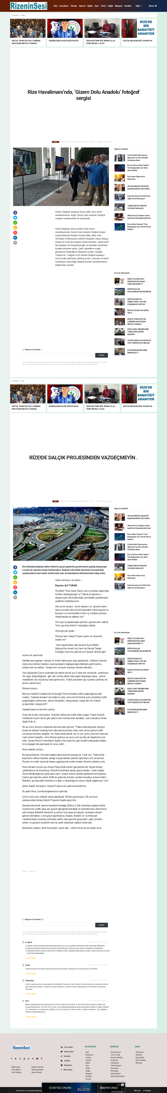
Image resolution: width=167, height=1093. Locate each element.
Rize (56, 6)
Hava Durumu (116, 1052)
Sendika (127, 6)
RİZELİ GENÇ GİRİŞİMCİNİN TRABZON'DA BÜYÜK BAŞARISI (138, 331)
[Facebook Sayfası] (12, 1059)
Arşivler (67, 1061)
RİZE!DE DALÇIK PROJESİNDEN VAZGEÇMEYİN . (139, 291)
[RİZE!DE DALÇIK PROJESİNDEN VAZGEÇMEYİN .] (61, 534)
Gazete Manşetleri (117, 1076)
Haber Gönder (37, 1072)
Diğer (138, 6)
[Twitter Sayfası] (16, 1059)
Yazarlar (66, 1056)
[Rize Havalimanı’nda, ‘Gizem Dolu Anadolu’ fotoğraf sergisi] (61, 176)
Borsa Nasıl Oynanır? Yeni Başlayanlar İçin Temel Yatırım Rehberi (139, 226)
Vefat (103, 6)
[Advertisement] (83, 68)
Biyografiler (140, 1057)
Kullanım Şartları (38, 1067)
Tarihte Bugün (116, 1066)
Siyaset (82, 6)
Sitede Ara (140, 1052)
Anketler (139, 1055)
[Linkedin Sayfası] (29, 1059)
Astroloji (139, 1063)
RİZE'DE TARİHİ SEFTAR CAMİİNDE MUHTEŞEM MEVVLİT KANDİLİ (136, 321)
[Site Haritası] (38, 1059)
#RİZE (24, 871)
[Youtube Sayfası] (25, 1059)
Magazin (118, 6)
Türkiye (73, 6)
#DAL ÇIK (32, 871)
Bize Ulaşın (67, 1070)
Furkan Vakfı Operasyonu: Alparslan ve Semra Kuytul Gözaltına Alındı (137, 157)
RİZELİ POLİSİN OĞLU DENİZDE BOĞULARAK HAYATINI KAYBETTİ (136, 281)
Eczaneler (114, 1060)
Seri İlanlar (115, 1071)
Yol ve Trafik (115, 1055)
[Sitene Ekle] (42, 1059)
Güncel (88, 1079)
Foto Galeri (68, 1047)
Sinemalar (114, 1068)
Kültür (23, 15)
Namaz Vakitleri (116, 1057)
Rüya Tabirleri (141, 1060)
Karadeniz (64, 6)
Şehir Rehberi (116, 1074)
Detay (138, 1091)
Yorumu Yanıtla (30, 958)
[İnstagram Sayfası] (21, 1059)
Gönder (101, 355)
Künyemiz (68, 1065)
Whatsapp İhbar (37, 1070)
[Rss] (34, 1059)
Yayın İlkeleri (16, 1070)
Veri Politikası (16, 1072)
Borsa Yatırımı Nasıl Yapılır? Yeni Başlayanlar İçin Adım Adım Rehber (138, 167)
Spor (97, 6)
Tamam (148, 1091)
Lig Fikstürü (115, 1063)
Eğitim (90, 6)
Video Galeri (69, 1052)
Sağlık (110, 6)
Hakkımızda (15, 1067)
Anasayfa (15, 15)
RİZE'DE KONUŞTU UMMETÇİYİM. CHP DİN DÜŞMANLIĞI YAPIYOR (136, 301)
